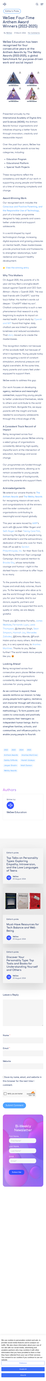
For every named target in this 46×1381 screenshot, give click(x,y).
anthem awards (11, 755)
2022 (6, 750)
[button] (42, 4)
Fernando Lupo (21, 625)
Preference (23, 1363)
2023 (14, 750)
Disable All (23, 1369)
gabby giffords (10, 760)
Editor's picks (12, 11)
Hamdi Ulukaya (28, 760)
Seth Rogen (9, 531)
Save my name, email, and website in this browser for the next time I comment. (22, 1081)
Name (6, 1035)
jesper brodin (10, 765)
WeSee (9, 33)
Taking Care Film (31, 531)
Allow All (23, 1375)
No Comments (34, 33)
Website (7, 1061)
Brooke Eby (9, 563)
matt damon (26, 765)
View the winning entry (17, 268)
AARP (35, 523)
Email (6, 1048)
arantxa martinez (30, 755)
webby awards (10, 771)
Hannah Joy (19, 633)
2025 (29, 750)
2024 (21, 750)
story (11, 335)
